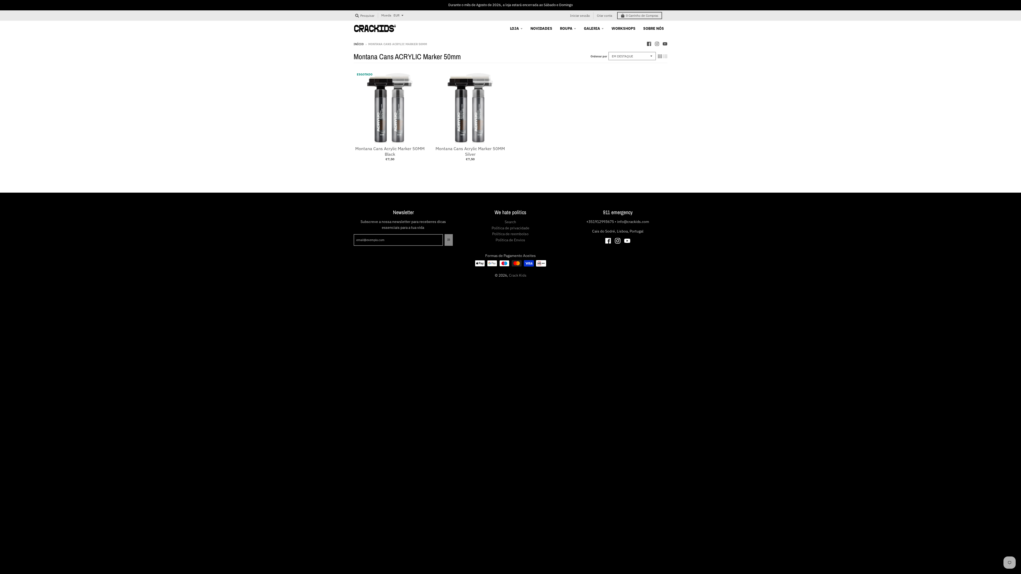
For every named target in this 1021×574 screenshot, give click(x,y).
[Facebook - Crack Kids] (649, 43)
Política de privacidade (510, 228)
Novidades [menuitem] (541, 28)
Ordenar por (599, 56)
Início (359, 44)
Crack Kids (517, 275)
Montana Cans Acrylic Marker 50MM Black (390, 151)
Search (510, 222)
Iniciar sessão (580, 16)
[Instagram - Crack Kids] (657, 43)
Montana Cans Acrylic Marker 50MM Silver (470, 151)
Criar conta (604, 16)
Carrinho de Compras (642, 16)
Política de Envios (510, 240)
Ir (448, 240)
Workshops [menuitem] (623, 28)
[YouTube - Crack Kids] (665, 43)
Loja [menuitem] (514, 28)
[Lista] (665, 56)
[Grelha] (660, 56)
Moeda (386, 15)
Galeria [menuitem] (592, 28)
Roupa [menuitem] (566, 28)
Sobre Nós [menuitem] (653, 28)
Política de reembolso (510, 233)
